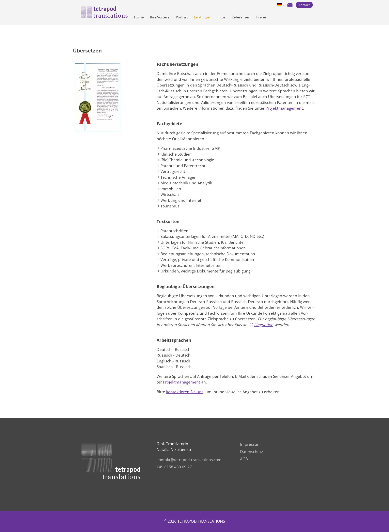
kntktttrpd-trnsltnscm (189, 459)
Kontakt (304, 5)
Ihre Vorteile (160, 17)
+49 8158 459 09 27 (174, 467)
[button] (290, 5)
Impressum (250, 444)
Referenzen (241, 17)
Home (139, 17)
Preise (261, 17)
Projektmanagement (284, 108)
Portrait (182, 17)
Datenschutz (251, 451)
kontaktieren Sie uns (184, 391)
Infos (221, 17)
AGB (244, 458)
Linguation (263, 324)
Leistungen (202, 17)
